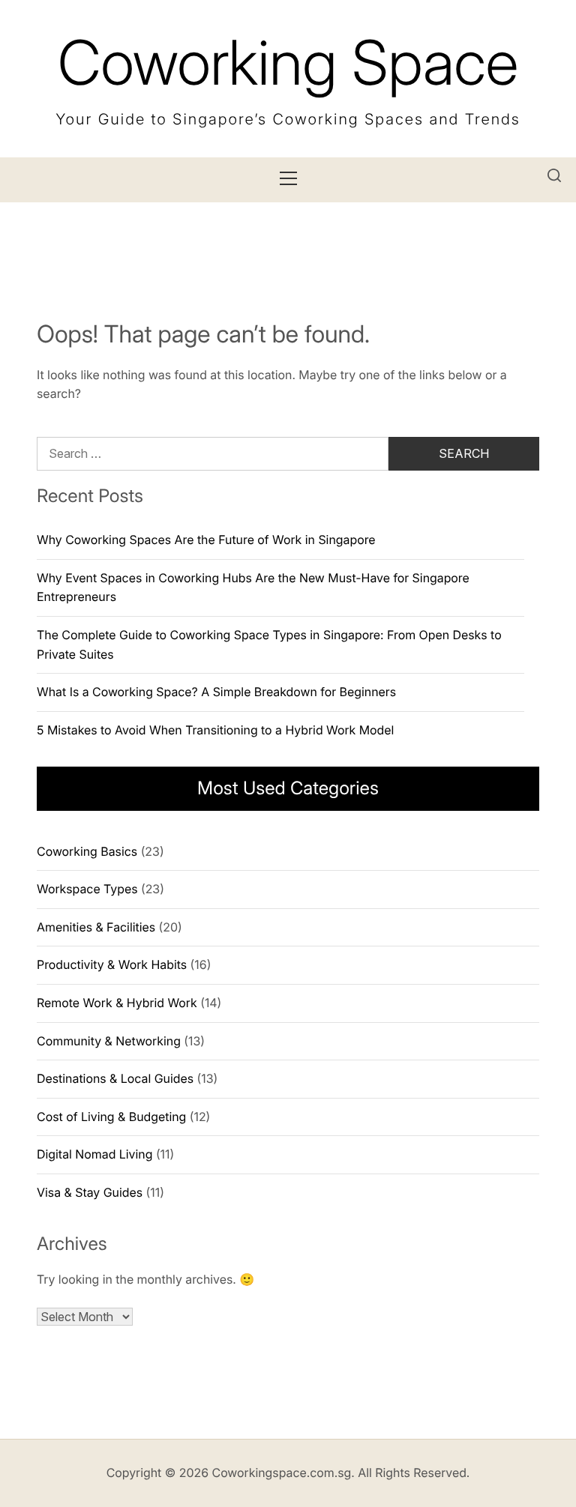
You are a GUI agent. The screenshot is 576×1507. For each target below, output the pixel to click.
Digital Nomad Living (94, 1154)
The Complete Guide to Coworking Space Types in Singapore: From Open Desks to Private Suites (269, 644)
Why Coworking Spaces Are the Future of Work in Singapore (206, 539)
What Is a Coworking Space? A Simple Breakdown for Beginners (216, 691)
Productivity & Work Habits (112, 964)
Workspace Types (87, 888)
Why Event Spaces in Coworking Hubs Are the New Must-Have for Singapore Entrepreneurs (253, 587)
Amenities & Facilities (96, 926)
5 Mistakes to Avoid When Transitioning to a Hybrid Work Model (215, 729)
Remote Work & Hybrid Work (117, 1002)
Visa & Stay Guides (89, 1192)
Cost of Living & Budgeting (111, 1116)
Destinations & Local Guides (115, 1078)
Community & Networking (109, 1040)
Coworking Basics (87, 851)
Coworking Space (288, 62)
